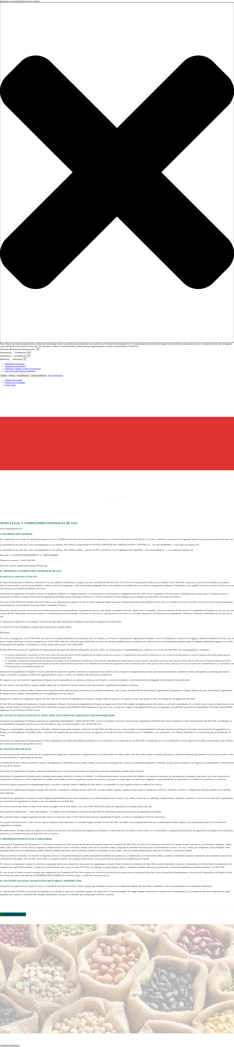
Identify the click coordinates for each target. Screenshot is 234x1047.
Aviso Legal (10, 385)
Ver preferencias (23, 376)
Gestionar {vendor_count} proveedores (23, 368)
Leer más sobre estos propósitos (20, 371)
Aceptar (3, 376)
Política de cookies (13, 380)
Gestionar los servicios (15, 366)
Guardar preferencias (38, 376)
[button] (117, 172)
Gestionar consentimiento (10, 1046)
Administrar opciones (14, 364)
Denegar (12, 376)
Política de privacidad (15, 382)
